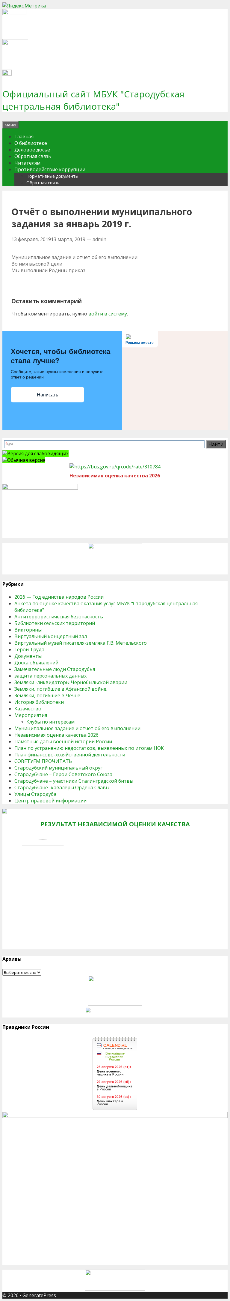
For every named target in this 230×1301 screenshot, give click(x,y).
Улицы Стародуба (35, 794)
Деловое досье (32, 149)
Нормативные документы (52, 176)
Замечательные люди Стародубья (54, 669)
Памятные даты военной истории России (63, 741)
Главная (24, 136)
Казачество (27, 708)
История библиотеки (39, 702)
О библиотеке (30, 143)
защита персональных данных (50, 675)
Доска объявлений (36, 662)
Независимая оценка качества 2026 (56, 735)
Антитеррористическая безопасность (58, 616)
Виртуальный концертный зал (50, 636)
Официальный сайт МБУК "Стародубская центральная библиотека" (93, 100)
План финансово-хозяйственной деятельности (69, 754)
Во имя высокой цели (36, 263)
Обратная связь (32, 156)
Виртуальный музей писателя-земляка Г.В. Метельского (80, 643)
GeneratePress (39, 1295)
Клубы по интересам (50, 721)
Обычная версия (26, 460)
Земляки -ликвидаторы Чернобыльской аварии (70, 682)
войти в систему (107, 313)
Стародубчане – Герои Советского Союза (63, 774)
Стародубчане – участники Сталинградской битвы (73, 781)
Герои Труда (29, 649)
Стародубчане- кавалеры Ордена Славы (61, 787)
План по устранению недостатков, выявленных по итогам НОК (89, 748)
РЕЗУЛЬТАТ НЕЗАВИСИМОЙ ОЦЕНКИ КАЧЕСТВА (115, 824)
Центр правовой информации (50, 800)
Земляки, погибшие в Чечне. (47, 695)
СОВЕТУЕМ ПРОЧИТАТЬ (43, 761)
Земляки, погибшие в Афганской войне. (60, 689)
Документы (28, 656)
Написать (47, 394)
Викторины (28, 629)
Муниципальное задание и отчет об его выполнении (74, 257)
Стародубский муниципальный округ (58, 767)
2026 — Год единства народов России (59, 597)
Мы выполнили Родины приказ (48, 270)
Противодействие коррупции (49, 169)
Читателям (27, 163)
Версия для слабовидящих (38, 453)
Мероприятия (30, 715)
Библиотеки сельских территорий (54, 623)
